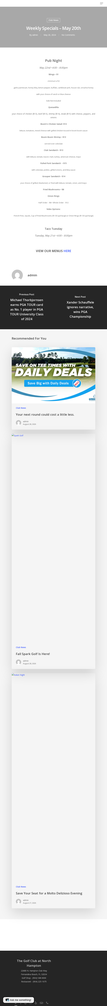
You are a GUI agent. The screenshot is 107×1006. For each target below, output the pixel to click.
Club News (53, 20)
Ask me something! (20, 1000)
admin (35, 35)
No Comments (68, 35)
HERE (67, 251)
